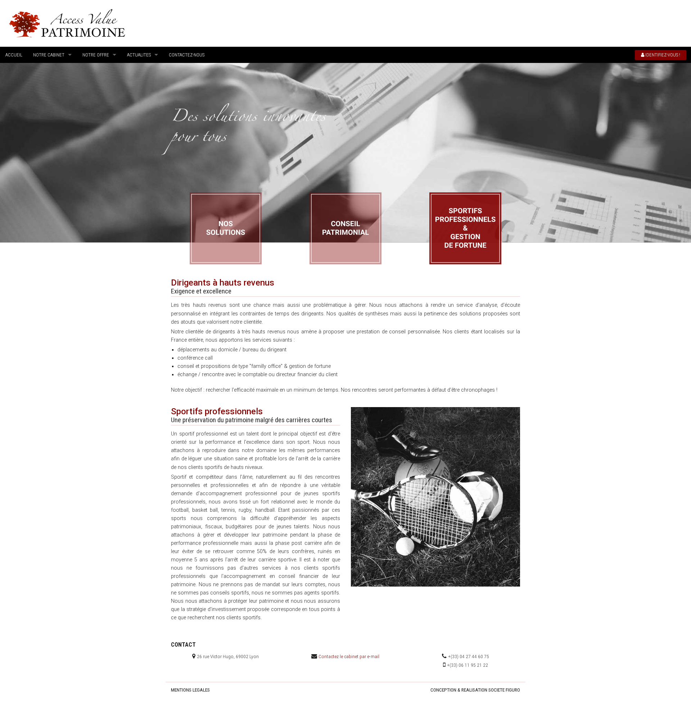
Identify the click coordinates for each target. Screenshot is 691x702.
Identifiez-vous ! (662, 55)
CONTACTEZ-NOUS (186, 55)
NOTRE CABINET (48, 55)
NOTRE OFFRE (95, 55)
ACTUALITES (139, 55)
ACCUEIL (13, 55)
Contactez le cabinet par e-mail (349, 656)
